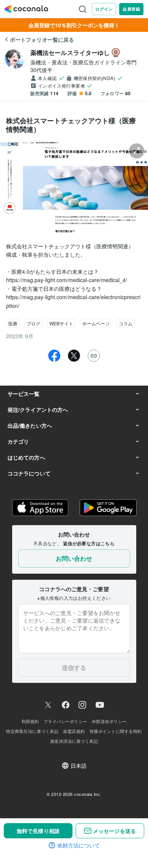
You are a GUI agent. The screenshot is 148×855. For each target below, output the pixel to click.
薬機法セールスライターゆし (70, 52)
